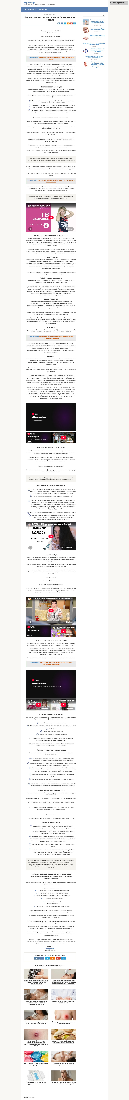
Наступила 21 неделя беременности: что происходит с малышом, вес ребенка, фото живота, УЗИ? (97, 64)
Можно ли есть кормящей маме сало (97, 36)
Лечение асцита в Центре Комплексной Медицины (97, 28)
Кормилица (29, 2)
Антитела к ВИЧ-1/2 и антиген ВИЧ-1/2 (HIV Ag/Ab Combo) (94, 44)
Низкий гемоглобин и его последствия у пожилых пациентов (98, 50)
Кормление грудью (30, 9)
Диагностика (43, 9)
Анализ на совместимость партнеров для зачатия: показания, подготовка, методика (97, 22)
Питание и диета (98, 38)
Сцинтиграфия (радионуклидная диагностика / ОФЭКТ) (94, 57)
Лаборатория (97, 25)
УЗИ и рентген (94, 59)
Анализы (94, 46)
